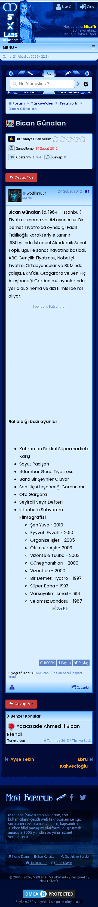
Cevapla (83, 687)
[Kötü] (62, 139)
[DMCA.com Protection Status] (49, 898)
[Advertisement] (49, 358)
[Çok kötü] (55, 139)
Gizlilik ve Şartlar (77, 856)
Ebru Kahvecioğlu (74, 762)
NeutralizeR (48, 881)
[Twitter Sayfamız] (83, 799)
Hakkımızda (38, 863)
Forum (18, 103)
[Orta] (68, 139)
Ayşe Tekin (22, 759)
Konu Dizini (21, 856)
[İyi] (75, 139)
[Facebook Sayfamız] (71, 799)
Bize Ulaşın (64, 863)
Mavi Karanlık (37, 815)
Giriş (90, 6)
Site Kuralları (47, 856)
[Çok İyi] (82, 139)
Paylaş (65, 662)
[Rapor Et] (12, 686)
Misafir (90, 26)
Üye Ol (66, 6)
